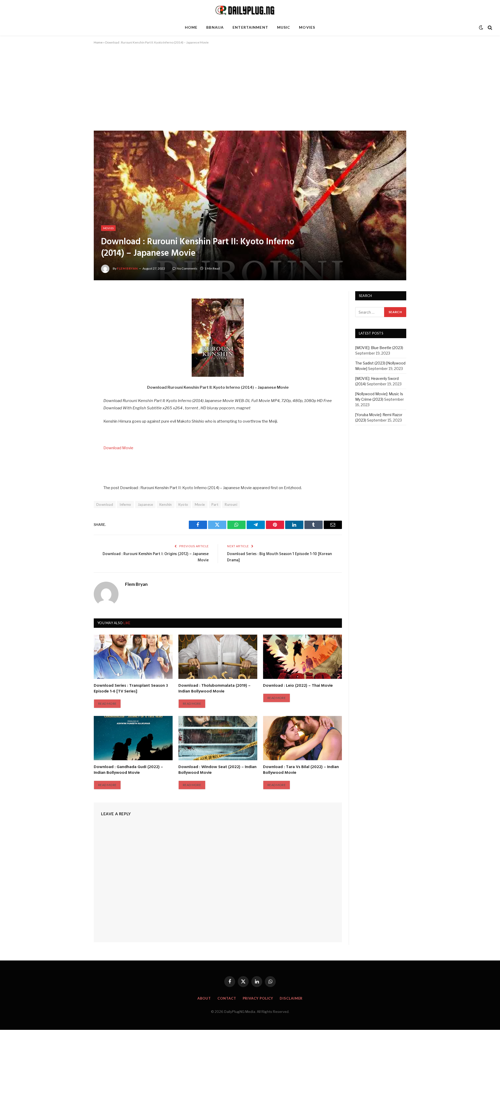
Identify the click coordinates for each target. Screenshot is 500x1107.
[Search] (489, 27)
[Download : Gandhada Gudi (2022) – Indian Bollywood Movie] (133, 738)
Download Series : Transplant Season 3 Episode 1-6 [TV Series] (131, 689)
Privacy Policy (258, 998)
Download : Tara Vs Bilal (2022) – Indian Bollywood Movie (301, 770)
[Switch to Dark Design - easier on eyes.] (481, 27)
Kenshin (165, 504)
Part (214, 504)
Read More (107, 703)
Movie (200, 504)
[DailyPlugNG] (250, 10)
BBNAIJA (215, 27)
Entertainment (250, 27)
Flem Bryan (127, 268)
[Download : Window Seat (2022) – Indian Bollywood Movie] (217, 738)
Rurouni (231, 504)
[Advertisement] (250, 92)
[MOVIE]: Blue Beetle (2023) (379, 348)
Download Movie (118, 448)
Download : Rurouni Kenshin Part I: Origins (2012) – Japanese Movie (156, 557)
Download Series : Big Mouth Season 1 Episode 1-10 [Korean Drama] (279, 557)
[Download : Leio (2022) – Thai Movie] (302, 657)
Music (283, 27)
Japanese (145, 504)
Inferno (125, 504)
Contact (226, 998)
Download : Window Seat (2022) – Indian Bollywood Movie (217, 770)
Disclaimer (291, 998)
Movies (307, 27)
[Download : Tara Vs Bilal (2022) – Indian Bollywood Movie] (302, 738)
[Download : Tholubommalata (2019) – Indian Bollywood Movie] (217, 657)
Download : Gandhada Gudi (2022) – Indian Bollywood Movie (128, 770)
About (204, 998)
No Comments (187, 268)
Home (191, 27)
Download (104, 504)
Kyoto (183, 504)
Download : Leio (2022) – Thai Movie (298, 686)
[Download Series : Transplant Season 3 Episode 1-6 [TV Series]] (133, 657)
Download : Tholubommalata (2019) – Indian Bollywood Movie (214, 689)
